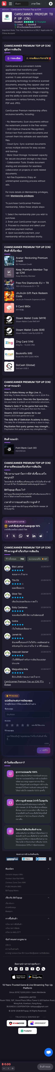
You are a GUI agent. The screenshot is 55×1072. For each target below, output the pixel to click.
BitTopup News (12, 890)
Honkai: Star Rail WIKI (15, 878)
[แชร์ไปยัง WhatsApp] (20, 536)
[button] (27, 868)
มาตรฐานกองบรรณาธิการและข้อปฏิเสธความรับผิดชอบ (28, 953)
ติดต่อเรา (9, 911)
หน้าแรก (5, 9)
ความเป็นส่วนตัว (12, 949)
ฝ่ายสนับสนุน (11, 907)
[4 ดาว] (22, 725)
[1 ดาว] (7, 725)
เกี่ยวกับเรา (10, 903)
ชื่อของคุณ (9, 709)
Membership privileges (22, 195)
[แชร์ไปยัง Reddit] (41, 536)
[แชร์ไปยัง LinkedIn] (34, 536)
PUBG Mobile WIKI (13, 886)
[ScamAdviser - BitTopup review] (16, 1023)
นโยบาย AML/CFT (13, 932)
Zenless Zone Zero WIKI (16, 882)
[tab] (14, 58)
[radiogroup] (18, 570)
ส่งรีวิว (45, 750)
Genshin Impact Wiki (14, 874)
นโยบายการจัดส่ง (12, 928)
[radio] (13, 570)
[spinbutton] (8, 1068)
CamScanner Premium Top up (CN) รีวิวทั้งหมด (24, 683)
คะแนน (8, 721)
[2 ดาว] (12, 725)
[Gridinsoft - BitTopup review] (38, 1023)
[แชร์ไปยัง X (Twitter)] (14, 536)
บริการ (8, 945)
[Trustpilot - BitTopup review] (27, 1031)
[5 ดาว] (28, 725)
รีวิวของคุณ (9, 731)
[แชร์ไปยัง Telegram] (27, 536)
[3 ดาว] (17, 725)
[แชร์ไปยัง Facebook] (7, 536)
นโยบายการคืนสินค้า (14, 924)
